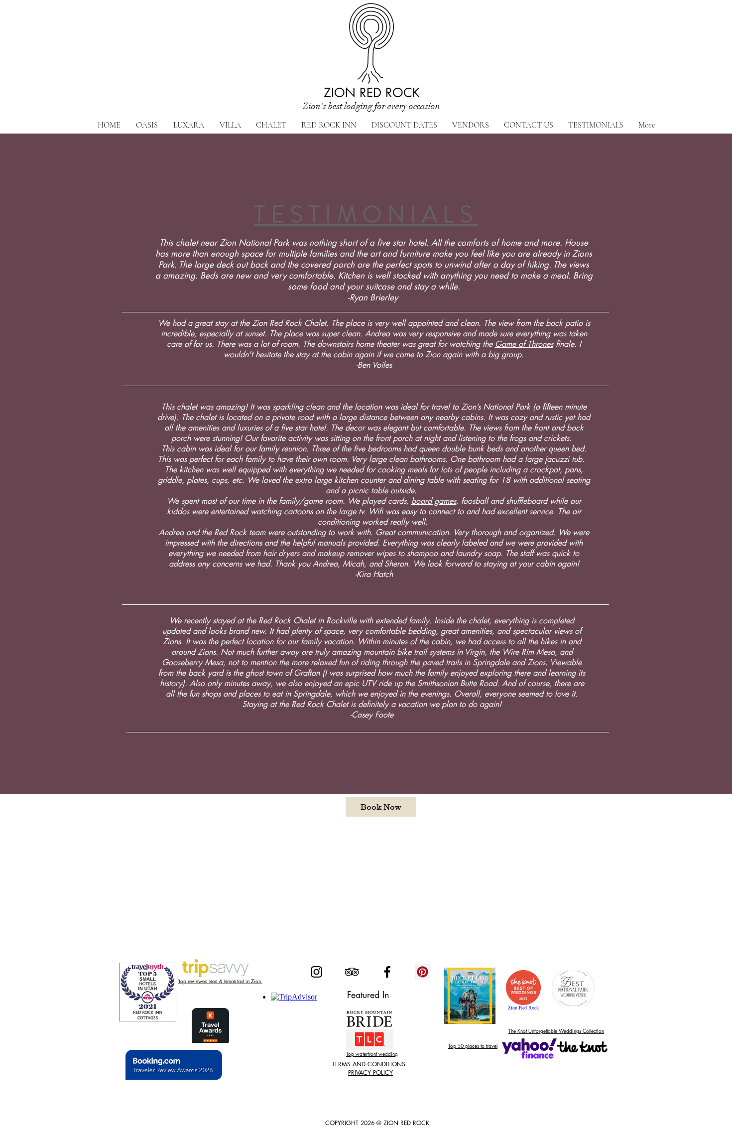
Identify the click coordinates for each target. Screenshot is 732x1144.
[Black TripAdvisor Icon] (352, 972)
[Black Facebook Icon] (387, 972)
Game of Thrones (524, 344)
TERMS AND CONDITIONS (368, 1064)
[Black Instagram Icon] (316, 972)
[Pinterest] (422, 972)
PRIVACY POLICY (370, 1072)
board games (433, 501)
